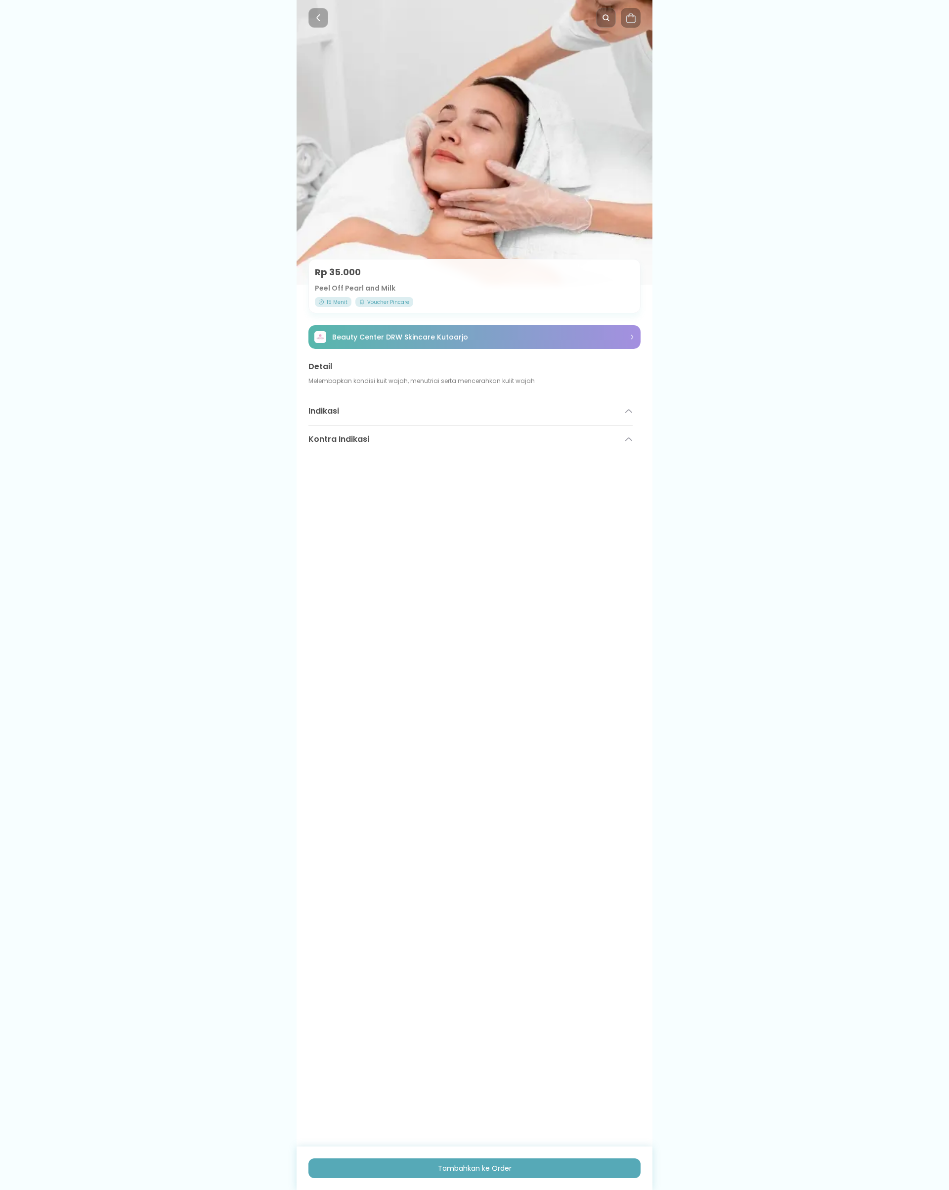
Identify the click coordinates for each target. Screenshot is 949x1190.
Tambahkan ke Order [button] (475, 1168)
